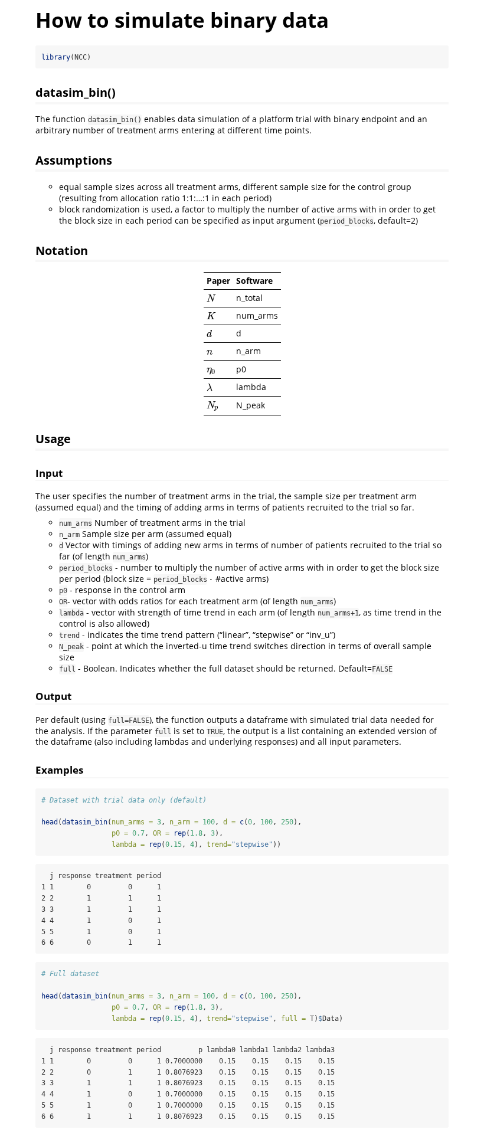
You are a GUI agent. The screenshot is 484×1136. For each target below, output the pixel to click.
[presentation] (211, 298)
